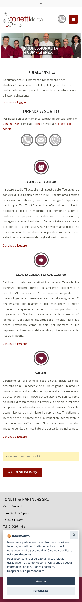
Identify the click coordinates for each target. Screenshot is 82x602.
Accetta (41, 581)
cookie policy (22, 554)
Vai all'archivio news (21, 472)
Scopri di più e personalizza (25, 571)
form (37, 123)
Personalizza (41, 590)
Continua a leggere (15, 102)
